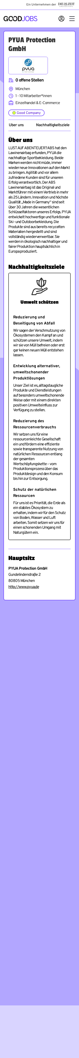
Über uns (16, 125)
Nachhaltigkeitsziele (52, 125)
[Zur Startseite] (20, 18)
